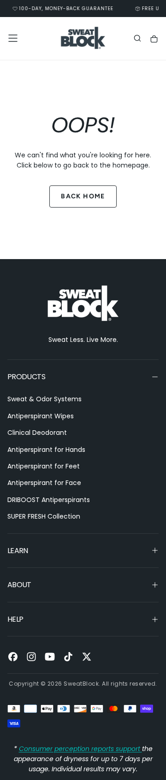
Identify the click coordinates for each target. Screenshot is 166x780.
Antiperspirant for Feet (43, 466)
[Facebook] (12, 656)
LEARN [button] (17, 550)
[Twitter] (86, 656)
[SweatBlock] (83, 303)
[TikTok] (68, 656)
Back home (83, 196)
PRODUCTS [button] (26, 376)
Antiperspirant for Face (44, 482)
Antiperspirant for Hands (46, 449)
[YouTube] (49, 656)
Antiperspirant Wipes (40, 416)
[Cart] (154, 39)
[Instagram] (31, 656)
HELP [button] (15, 619)
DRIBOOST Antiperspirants (48, 499)
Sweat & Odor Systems (44, 399)
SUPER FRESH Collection (43, 516)
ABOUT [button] (19, 584)
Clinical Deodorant (37, 432)
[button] (12, 38)
